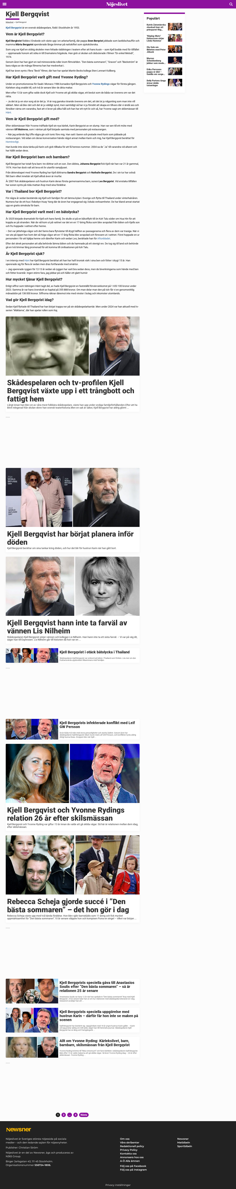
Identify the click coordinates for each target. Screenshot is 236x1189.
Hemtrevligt (12, 141)
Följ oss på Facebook (133, 1166)
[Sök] (231, 4)
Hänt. (9, 112)
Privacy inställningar (118, 1185)
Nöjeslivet (9, 22)
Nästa (84, 1114)
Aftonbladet (103, 238)
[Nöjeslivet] (117, 4)
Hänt (27, 260)
